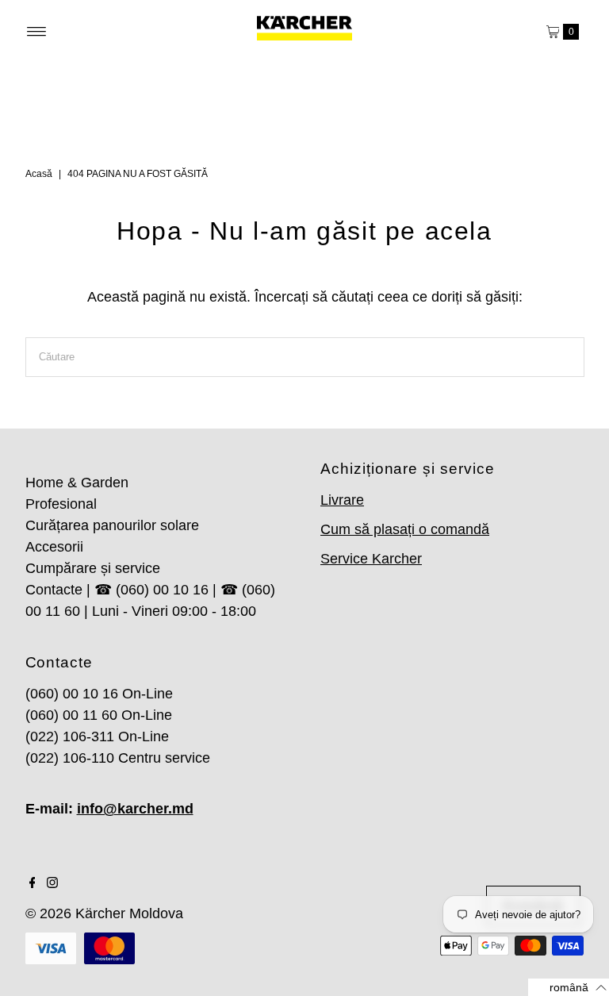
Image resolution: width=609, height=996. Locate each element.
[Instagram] (52, 883)
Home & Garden (76, 482)
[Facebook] (32, 883)
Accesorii (54, 547)
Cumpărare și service (92, 568)
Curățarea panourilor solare (112, 525)
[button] (568, 987)
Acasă (38, 173)
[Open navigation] (37, 32)
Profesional (61, 504)
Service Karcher (371, 559)
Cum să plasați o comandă (404, 529)
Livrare (342, 500)
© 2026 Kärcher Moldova (104, 913)
